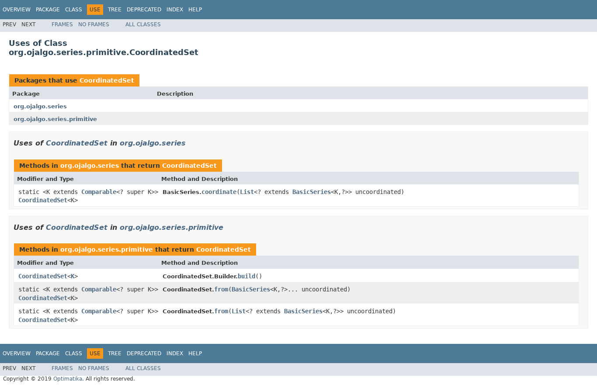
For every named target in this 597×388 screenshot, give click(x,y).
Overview (17, 10)
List (247, 191)
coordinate (218, 191)
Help (195, 10)
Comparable (98, 191)
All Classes (143, 24)
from (221, 289)
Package (48, 10)
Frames (62, 24)
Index (175, 10)
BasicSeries (311, 191)
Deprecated (144, 10)
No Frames (93, 24)
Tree (114, 10)
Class (73, 10)
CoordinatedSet (107, 80)
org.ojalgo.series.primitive (55, 119)
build (246, 276)
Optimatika (67, 379)
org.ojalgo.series (40, 106)
